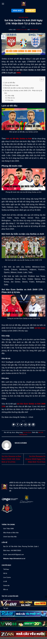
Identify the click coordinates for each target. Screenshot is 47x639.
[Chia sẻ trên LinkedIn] (33, 424)
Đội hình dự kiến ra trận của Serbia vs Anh (19, 88)
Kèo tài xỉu (11, 98)
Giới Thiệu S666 (8, 528)
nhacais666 (34, 29)
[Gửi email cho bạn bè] (25, 424)
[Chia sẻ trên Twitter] (21, 424)
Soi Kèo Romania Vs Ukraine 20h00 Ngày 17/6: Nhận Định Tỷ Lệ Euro (35, 459)
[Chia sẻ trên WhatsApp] (13, 424)
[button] (3, 3)
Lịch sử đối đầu (9, 82)
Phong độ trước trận (11, 85)
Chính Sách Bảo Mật (10, 536)
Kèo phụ (10, 100)
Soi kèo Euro (23, 17)
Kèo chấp (11, 95)
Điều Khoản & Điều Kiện (11, 532)
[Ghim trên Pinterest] (29, 424)
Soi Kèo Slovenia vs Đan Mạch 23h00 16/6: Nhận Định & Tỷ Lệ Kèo (11, 459)
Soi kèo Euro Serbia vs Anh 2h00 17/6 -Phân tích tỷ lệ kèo (23, 92)
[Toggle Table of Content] (40, 79)
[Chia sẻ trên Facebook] (17, 424)
